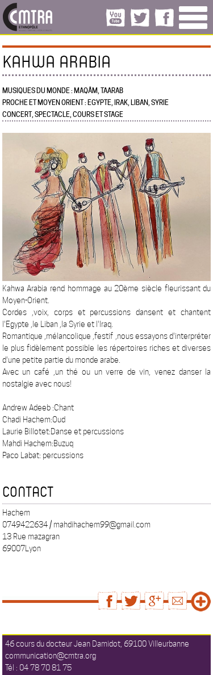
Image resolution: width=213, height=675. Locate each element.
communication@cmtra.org (50, 655)
